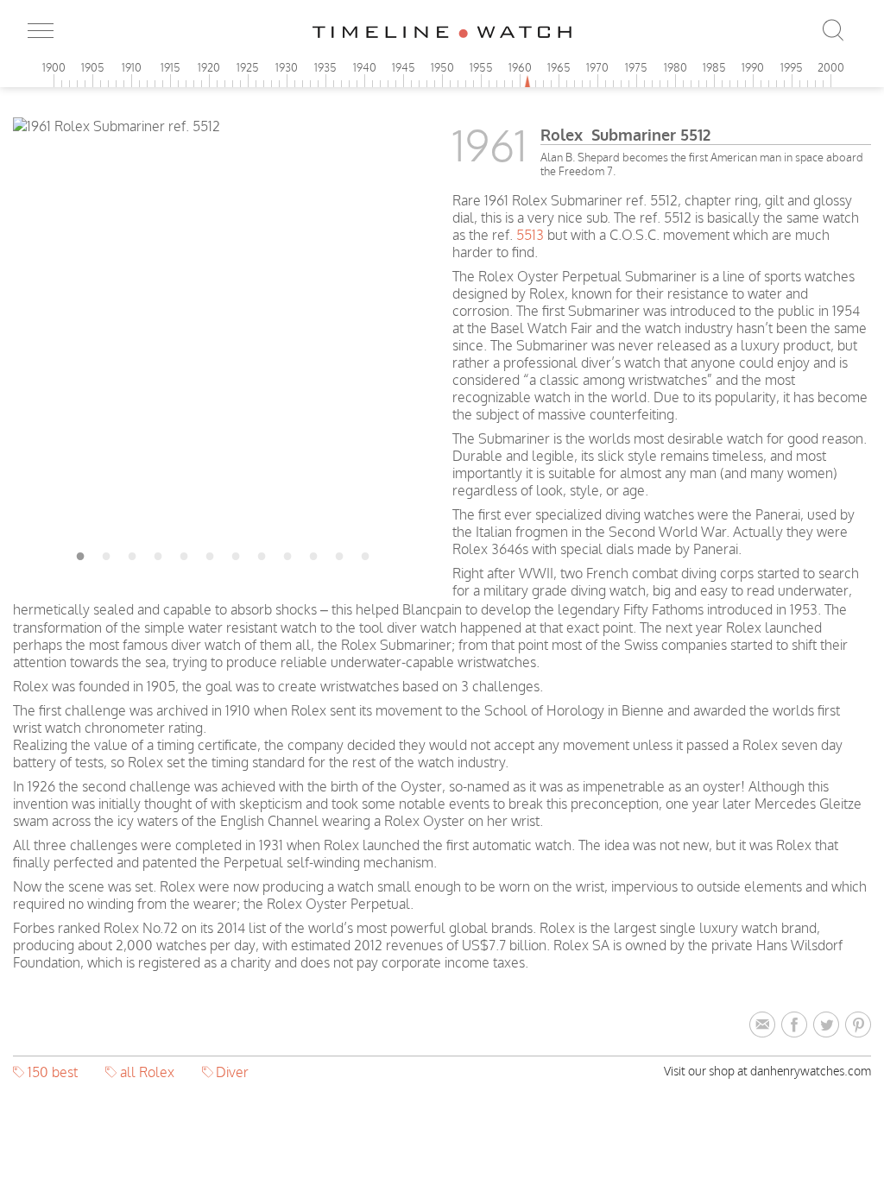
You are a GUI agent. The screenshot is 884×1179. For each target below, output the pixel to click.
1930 (286, 67)
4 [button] (158, 553)
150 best (53, 1072)
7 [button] (235, 553)
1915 (170, 67)
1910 (132, 67)
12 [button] (365, 553)
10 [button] (313, 553)
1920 (209, 67)
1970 (597, 67)
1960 (520, 67)
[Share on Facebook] (797, 1025)
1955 (481, 67)
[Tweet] (829, 1025)
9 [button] (287, 553)
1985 (714, 67)
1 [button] (80, 553)
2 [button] (106, 553)
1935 (325, 67)
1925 (248, 67)
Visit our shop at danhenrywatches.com (767, 1070)
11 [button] (339, 553)
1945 (403, 67)
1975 (636, 67)
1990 (753, 67)
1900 (54, 67)
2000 (831, 67)
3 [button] (132, 553)
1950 (442, 67)
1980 (675, 67)
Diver (232, 1072)
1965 (559, 67)
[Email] (765, 1025)
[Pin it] (858, 1025)
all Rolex (147, 1072)
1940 (364, 67)
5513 (530, 234)
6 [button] (209, 553)
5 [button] (184, 553)
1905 (92, 67)
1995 (791, 67)
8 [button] (261, 553)
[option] (223, 126)
